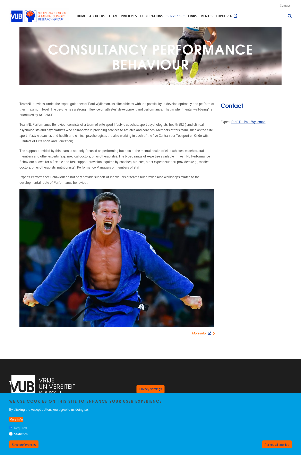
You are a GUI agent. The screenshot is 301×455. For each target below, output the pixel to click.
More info (199, 333)
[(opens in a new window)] (42, 386)
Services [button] (174, 16)
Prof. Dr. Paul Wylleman (248, 122)
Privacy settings (150, 388)
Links (192, 16)
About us (97, 16)
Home (81, 16)
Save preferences (24, 444)
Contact (285, 5)
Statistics (21, 434)
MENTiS (206, 16)
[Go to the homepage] (39, 16)
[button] (288, 16)
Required (20, 428)
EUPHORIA (224, 16)
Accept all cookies (277, 444)
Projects (129, 16)
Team (113, 16)
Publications (151, 16)
